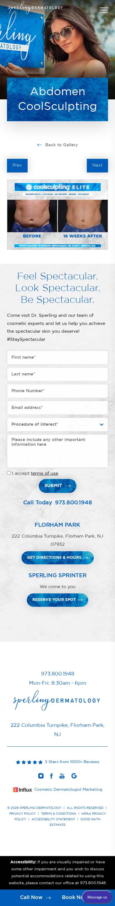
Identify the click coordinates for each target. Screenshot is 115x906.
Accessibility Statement (53, 819)
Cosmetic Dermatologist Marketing (68, 790)
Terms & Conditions (58, 813)
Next (97, 165)
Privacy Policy (22, 813)
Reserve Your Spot (54, 600)
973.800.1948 (73, 502)
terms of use (44, 473)
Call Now (32, 897)
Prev (17, 165)
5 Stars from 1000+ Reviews (71, 762)
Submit (53, 485)
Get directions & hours (54, 558)
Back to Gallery (61, 145)
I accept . (35, 473)
